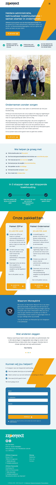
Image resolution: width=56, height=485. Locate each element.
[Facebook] (7, 441)
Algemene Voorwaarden (36, 483)
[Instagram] (10, 441)
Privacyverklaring (44, 483)
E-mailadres (11, 397)
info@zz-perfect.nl (12, 463)
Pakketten (32, 457)
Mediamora (28, 483)
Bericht (10, 404)
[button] (25, 352)
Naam (10, 391)
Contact (31, 461)
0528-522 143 (11, 461)
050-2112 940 (11, 472)
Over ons (32, 459)
